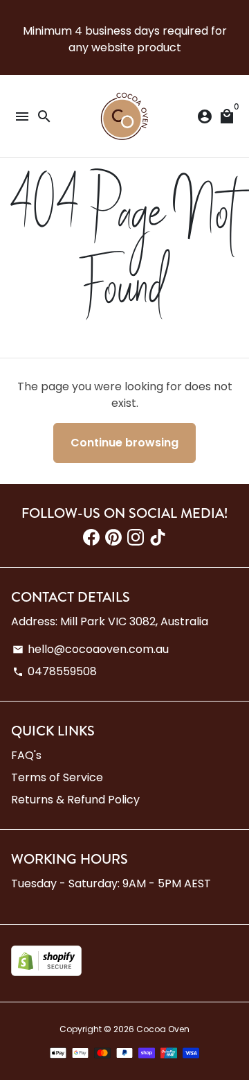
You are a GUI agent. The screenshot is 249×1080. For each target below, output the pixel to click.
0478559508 (54, 671)
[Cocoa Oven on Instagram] (135, 538)
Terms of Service (57, 777)
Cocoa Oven (163, 1029)
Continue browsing (124, 443)
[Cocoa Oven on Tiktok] (157, 538)
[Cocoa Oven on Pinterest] (113, 538)
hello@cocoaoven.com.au (90, 649)
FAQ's (26, 755)
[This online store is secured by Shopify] (46, 972)
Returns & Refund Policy (75, 800)
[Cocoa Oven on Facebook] (91, 538)
